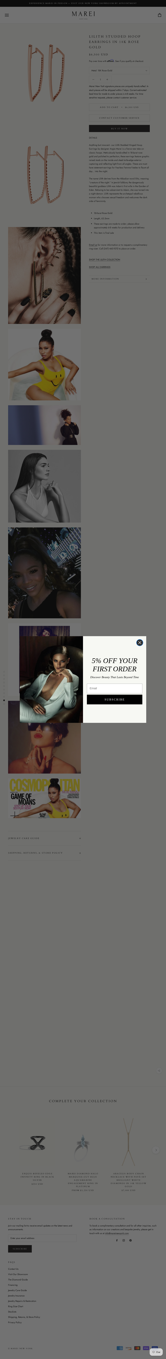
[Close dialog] (139, 642)
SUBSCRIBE (115, 699)
